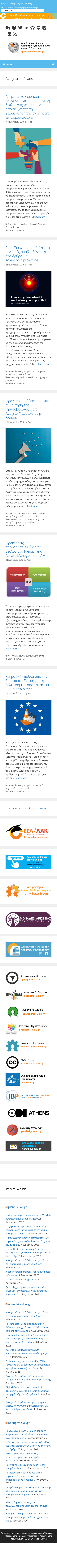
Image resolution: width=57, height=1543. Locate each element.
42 (34, 808)
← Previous (12, 808)
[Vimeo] (44, 28)
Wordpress (49, 1533)
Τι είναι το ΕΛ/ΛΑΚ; (8, 4)
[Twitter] (20, 28)
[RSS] (15, 34)
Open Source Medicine (18, 224)
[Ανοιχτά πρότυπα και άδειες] (28, 46)
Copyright (42, 377)
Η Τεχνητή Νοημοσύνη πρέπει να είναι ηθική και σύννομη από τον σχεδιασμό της (27, 1517)
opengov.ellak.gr (19, 1423)
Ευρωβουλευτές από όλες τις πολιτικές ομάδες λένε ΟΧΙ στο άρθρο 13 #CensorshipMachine (28, 253)
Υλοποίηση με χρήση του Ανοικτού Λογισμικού (22, 1533)
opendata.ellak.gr (19, 1304)
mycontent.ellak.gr (31, 8)
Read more (39, 216)
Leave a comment (16, 230)
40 (26, 808)
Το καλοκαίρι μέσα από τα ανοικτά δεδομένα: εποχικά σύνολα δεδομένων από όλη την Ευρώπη (27, 1327)
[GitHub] (32, 28)
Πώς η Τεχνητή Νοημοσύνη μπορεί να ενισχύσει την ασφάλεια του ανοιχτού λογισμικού (26, 1291)
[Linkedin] (26, 28)
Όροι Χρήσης (11, 1536)
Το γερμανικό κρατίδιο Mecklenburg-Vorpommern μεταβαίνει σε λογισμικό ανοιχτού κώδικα (27, 1230)
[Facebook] (14, 28)
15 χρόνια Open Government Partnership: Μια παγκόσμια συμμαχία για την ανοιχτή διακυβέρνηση (28, 1491)
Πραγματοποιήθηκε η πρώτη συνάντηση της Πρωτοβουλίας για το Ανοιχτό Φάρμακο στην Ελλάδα (27, 409)
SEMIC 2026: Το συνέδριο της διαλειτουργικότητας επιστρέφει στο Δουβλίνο (26, 1457)
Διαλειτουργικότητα (35, 655)
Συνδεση (28, 4)
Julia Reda (12, 371)
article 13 (32, 377)
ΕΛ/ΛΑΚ (4, 8)
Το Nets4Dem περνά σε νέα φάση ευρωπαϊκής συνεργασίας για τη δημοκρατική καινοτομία (24, 1476)
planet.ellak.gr (17, 1207)
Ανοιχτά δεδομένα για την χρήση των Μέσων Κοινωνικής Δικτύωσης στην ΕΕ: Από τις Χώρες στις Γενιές (27, 1405)
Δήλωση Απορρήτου (28, 1536)
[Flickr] (9, 34)
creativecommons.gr (15, 8)
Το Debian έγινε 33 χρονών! (21, 1279)
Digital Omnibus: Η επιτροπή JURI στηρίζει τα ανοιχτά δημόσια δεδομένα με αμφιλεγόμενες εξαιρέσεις (27, 1391)
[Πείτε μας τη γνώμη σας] (8, 28)
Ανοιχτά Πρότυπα (38, 224)
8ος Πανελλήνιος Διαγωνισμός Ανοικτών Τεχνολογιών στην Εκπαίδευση (28, 19)
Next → (47, 808)
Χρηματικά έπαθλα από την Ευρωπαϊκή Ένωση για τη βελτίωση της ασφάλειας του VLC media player (28, 682)
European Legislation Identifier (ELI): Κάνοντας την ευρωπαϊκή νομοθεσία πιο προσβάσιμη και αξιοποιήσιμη (28, 1365)
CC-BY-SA (28, 1538)
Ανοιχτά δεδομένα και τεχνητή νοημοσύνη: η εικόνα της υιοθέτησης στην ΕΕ (28, 1353)
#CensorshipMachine (17, 377)
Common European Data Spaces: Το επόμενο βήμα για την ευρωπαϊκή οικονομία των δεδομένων (25, 1338)
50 (41, 808)
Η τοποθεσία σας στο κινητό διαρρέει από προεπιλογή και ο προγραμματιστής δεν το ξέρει (28, 1252)
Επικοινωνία (40, 1538)
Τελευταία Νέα (13, 227)
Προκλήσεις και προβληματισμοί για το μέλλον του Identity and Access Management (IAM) (26, 549)
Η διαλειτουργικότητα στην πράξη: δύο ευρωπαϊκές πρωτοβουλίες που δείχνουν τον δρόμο (28, 1241)
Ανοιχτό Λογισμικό (14, 516)
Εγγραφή (20, 4)
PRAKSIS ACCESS (15, 519)
